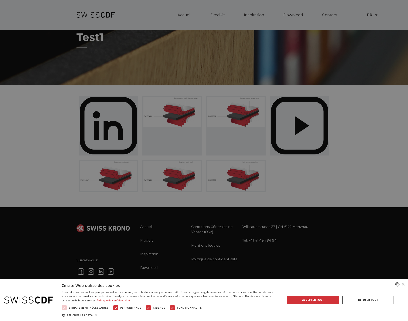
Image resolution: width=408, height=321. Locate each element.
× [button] (403, 284)
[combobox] (397, 284)
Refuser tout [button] (368, 300)
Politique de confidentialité (113, 300)
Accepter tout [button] (313, 300)
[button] (170, 315)
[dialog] (204, 300)
